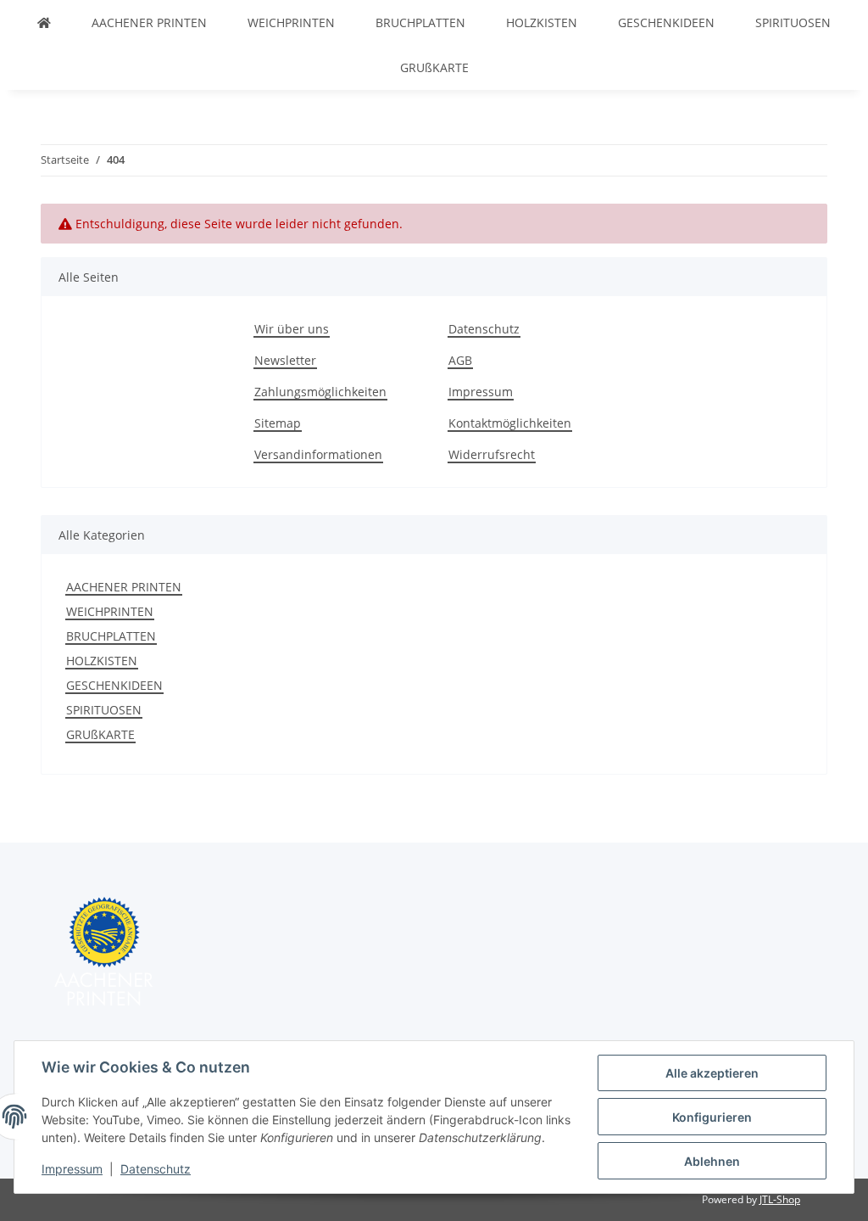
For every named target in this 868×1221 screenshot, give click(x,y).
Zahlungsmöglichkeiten (320, 392)
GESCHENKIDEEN (114, 685)
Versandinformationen (318, 454)
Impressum (72, 1169)
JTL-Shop (780, 1199)
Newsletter (285, 360)
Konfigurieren (712, 1117)
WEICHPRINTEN (109, 611)
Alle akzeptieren (712, 1073)
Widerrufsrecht (491, 454)
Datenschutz (155, 1169)
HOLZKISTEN (101, 661)
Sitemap (277, 423)
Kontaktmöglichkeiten (509, 423)
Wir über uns (291, 329)
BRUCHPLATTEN (111, 636)
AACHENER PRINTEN (123, 587)
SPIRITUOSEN (104, 710)
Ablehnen (712, 1161)
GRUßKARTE (100, 734)
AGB (460, 360)
